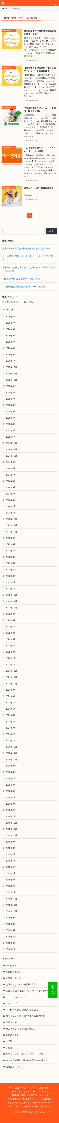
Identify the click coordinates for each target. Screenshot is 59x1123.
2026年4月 (11, 341)
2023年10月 (11, 531)
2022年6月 (11, 632)
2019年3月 (11, 879)
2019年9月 (11, 841)
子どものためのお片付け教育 (19, 1102)
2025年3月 (11, 423)
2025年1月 (11, 436)
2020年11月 (11, 752)
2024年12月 (11, 442)
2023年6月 (11, 556)
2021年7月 (11, 702)
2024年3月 (11, 499)
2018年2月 (11, 949)
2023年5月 (11, 563)
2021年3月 (11, 727)
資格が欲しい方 (13, 1066)
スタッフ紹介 (44, 1091)
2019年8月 (11, 847)
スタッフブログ (13, 1003)
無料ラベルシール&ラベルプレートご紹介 (26, 1053)
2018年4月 (11, 936)
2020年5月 (11, 790)
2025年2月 (11, 430)
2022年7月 (11, 626)
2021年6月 (11, 708)
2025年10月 (11, 379)
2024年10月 (11, 455)
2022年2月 (11, 658)
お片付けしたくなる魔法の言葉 (21, 984)
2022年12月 (11, 594)
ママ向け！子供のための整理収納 (22, 1009)
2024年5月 (11, 487)
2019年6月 (11, 860)
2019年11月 (11, 828)
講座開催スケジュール (42, 1102)
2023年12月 (11, 518)
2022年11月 (11, 601)
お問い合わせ (45, 1106)
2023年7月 (11, 550)
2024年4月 (11, 493)
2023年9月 (11, 537)
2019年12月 (11, 822)
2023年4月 (11, 569)
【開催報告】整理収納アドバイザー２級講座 (23, 286)
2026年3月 (11, 348)
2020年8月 (11, 771)
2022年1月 (11, 664)
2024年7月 (11, 474)
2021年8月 (11, 696)
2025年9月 (11, 385)
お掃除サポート (16, 1091)
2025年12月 (11, 367)
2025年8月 (11, 392)
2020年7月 (11, 778)
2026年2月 (11, 354)
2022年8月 (11, 620)
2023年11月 (11, 525)
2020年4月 (11, 797)
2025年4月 (11, 417)
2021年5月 (11, 715)
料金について (13, 1106)
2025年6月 (11, 404)
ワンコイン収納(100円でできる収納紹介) (25, 1015)
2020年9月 (11, 765)
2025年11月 (11, 373)
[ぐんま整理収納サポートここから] (3, 3)
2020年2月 (11, 809)
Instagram (11, 965)
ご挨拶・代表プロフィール (25, 1087)
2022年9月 (11, 613)
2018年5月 (11, 930)
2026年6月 (11, 329)
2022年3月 (11, 651)
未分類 (9, 1041)
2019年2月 (11, 885)
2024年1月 (11, 512)
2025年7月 (11, 398)
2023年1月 (11, 588)
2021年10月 (11, 683)
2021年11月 (11, 677)
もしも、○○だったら (15, 996)
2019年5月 (11, 866)
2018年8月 (11, 923)
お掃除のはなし (13, 971)
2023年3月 (11, 575)
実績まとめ (11, 1022)
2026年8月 (11, 316)
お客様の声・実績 (17, 1095)
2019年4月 (11, 873)
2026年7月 (11, 322)
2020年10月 (11, 759)
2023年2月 (11, 582)
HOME (9, 1087)
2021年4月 (11, 721)
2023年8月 (11, 544)
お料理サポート (13, 977)
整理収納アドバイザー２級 (38, 1095)
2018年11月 (11, 904)
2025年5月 (11, 411)
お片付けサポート (45, 1087)
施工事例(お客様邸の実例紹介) (20, 1028)
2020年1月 (11, 816)
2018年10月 (11, 911)
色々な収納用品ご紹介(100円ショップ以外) (26, 1060)
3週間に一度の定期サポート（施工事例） (22, 278)
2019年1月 (11, 892)
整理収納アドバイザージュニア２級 (36, 1099)
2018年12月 (11, 898)
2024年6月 (11, 480)
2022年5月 (11, 639)
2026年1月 (11, 360)
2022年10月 (11, 607)
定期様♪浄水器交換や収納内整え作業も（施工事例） (27, 248)
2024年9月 (11, 461)
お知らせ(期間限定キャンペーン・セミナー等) (28, 990)
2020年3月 (11, 803)
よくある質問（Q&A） (29, 1106)
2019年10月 (11, 835)
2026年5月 (11, 335)
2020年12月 (11, 746)
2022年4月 (11, 645)
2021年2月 (11, 734)
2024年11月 (11, 449)
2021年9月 (11, 689)
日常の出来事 (12, 1034)
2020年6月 (11, 784)
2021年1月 (11, 740)
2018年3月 (11, 942)
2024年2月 (11, 506)
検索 (51, 231)
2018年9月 (11, 917)
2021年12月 (11, 670)
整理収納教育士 (14, 1099)
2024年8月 (11, 468)
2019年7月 (11, 854)
